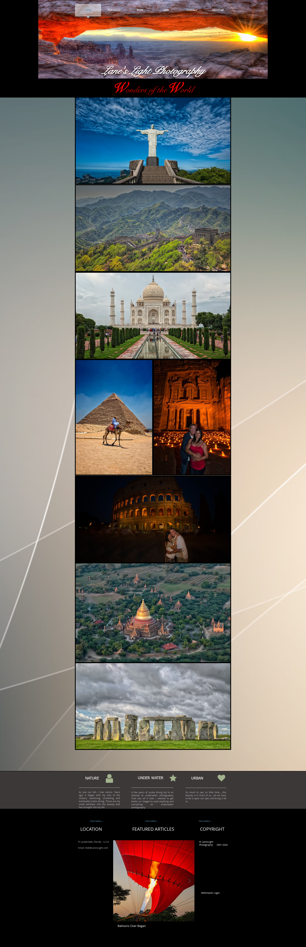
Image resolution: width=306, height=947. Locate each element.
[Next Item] (189, 880)
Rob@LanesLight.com (96, 847)
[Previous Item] (118, 880)
